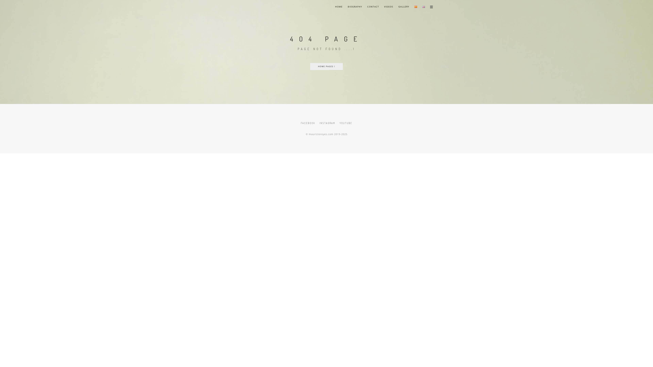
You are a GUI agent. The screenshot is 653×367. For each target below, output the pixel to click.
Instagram (327, 123)
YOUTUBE (346, 123)
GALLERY (403, 6)
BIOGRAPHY (355, 6)
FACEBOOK (308, 123)
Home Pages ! (326, 66)
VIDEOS (388, 6)
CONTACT (373, 6)
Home (339, 6)
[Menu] (431, 7)
